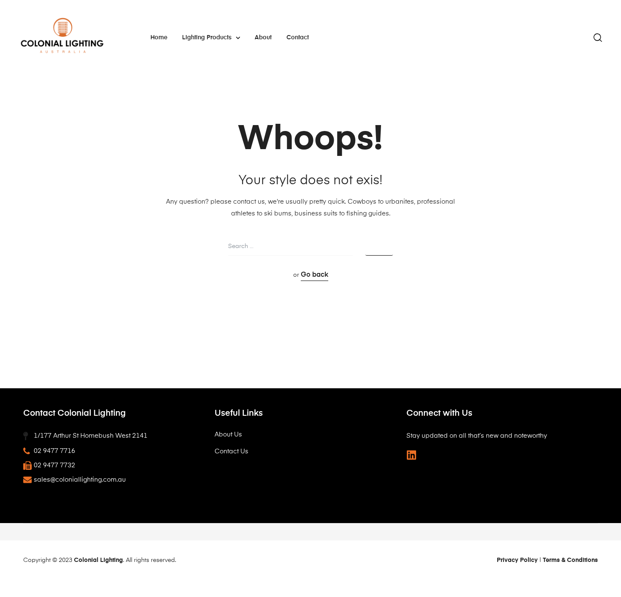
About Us (228, 434)
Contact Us (231, 451)
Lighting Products (207, 38)
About (263, 38)
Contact (297, 38)
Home (158, 38)
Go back (314, 275)
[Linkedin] (411, 455)
